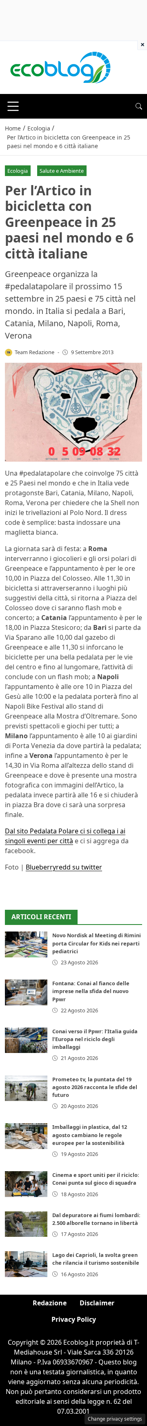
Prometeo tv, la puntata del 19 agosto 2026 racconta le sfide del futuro (94, 1087)
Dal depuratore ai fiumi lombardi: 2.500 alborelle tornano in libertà (96, 1219)
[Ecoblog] (60, 66)
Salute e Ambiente (62, 170)
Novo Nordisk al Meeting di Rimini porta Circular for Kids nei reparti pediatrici (96, 943)
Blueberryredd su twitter (64, 867)
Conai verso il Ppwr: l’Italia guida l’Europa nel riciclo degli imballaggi (95, 1039)
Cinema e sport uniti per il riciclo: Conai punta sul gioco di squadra (95, 1178)
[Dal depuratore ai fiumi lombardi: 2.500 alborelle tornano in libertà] (26, 1224)
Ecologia (17, 170)
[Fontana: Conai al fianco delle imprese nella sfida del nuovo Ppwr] (26, 992)
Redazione (50, 1302)
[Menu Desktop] (13, 106)
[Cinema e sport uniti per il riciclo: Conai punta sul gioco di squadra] (26, 1184)
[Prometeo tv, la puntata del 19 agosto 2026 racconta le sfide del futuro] (26, 1088)
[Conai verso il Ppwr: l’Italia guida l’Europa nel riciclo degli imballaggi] (26, 1040)
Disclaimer (97, 1302)
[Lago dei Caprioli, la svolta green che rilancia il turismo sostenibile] (26, 1264)
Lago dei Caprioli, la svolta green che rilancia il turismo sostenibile (95, 1258)
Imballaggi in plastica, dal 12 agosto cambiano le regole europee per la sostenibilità (89, 1134)
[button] (139, 106)
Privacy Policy (73, 1319)
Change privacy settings (115, 1418)
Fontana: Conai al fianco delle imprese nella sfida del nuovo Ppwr (90, 991)
